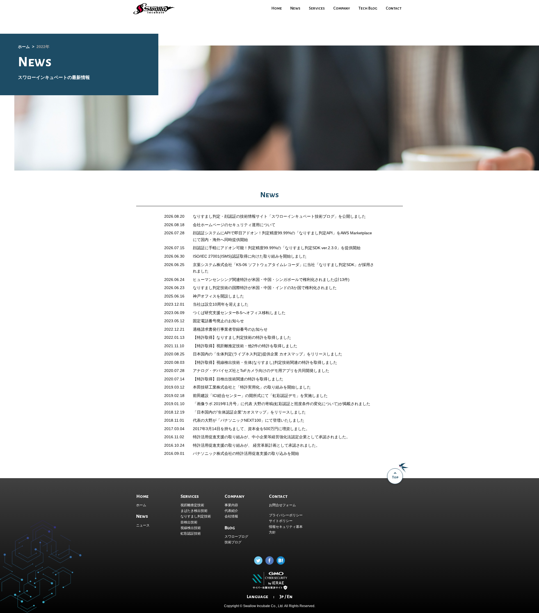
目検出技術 (189, 522)
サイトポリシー (281, 521)
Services (317, 8)
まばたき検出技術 (194, 511)
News (295, 8)
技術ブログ (233, 542)
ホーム (141, 505)
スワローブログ (236, 537)
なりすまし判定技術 (196, 516)
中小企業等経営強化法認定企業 (279, 437)
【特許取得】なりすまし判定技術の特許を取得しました (242, 337)
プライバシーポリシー (286, 515)
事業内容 (231, 505)
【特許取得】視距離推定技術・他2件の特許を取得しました (245, 346)
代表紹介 (231, 511)
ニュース (143, 525)
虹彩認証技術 (191, 533)
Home (276, 8)
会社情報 (231, 516)
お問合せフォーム (282, 505)
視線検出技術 (191, 528)
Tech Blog (367, 8)
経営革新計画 (264, 445)
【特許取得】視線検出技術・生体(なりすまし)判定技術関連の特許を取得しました (265, 362)
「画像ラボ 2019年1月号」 (217, 403)
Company (341, 8)
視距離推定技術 (192, 505)
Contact (393, 8)
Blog (230, 527)
